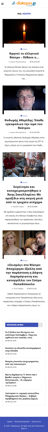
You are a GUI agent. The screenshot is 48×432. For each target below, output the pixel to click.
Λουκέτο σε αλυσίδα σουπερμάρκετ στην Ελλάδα (23, 349)
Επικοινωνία (36, 421)
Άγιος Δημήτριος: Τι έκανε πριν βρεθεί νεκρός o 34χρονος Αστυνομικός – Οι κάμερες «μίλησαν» (21, 378)
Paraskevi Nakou (18, 207)
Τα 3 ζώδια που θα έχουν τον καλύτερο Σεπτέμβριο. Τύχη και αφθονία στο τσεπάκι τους (21, 335)
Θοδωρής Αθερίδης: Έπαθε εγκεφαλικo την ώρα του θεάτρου (24, 124)
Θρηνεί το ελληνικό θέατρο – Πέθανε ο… (24, 55)
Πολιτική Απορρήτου (22, 421)
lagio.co (24, 428)
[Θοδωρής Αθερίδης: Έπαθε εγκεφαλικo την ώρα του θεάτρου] (24, 100)
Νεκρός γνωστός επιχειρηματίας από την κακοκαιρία (22, 362)
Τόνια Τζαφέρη (18, 288)
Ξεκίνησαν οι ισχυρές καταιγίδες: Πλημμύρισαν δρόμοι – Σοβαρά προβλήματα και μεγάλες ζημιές (22, 396)
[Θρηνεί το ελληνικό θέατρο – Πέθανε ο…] (24, 33)
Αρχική (9, 421)
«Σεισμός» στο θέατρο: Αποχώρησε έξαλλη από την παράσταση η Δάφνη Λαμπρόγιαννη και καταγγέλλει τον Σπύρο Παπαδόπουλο (24, 274)
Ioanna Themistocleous (18, 62)
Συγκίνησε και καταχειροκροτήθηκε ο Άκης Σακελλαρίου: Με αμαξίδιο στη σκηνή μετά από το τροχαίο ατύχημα (24, 194)
